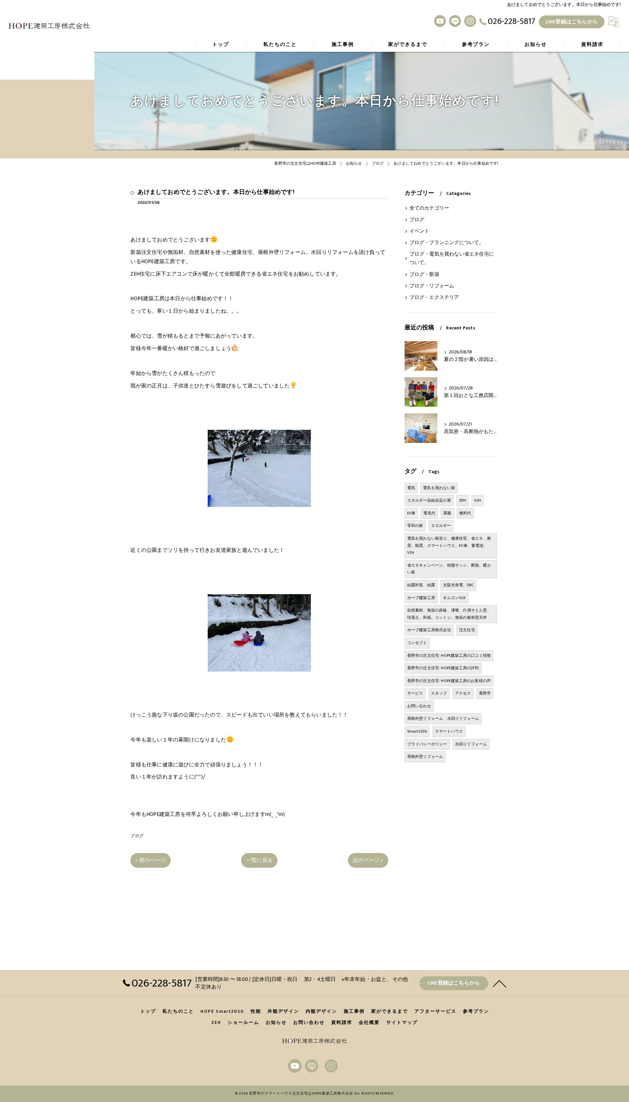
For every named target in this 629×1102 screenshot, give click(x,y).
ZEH (462, 500)
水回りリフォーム (471, 744)
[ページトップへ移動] (499, 983)
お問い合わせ (419, 706)
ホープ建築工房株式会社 (429, 630)
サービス (415, 693)
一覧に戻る (259, 860)
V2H (477, 500)
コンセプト (417, 642)
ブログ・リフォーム (432, 286)
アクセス (463, 693)
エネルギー (441, 525)
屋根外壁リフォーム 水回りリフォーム (443, 718)
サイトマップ (402, 1022)
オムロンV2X (454, 597)
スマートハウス (449, 731)
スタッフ (439, 693)
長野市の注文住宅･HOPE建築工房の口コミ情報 (449, 655)
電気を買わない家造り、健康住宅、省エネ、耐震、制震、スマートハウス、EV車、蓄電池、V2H (449, 545)
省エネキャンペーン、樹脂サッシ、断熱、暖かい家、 (449, 569)
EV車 (411, 513)
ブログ (136, 836)
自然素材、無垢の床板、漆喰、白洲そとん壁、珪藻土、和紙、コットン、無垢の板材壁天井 (449, 614)
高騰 (447, 513)
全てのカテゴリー (429, 208)
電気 (411, 488)
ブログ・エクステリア (434, 297)
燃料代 (465, 513)
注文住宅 (467, 630)
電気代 (429, 513)
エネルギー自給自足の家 (429, 500)
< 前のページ (150, 860)
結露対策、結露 (421, 585)
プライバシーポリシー (427, 744)
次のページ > (368, 860)
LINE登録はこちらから (571, 21)
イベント (419, 231)
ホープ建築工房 (421, 597)
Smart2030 (417, 731)
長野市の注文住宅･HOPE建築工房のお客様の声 (449, 680)
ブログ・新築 (424, 275)
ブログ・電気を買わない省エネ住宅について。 (452, 258)
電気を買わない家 (439, 488)
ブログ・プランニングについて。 (447, 243)
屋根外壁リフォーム (425, 756)
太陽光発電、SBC (458, 585)
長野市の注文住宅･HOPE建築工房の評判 (443, 668)
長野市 (485, 693)
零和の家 (415, 525)
